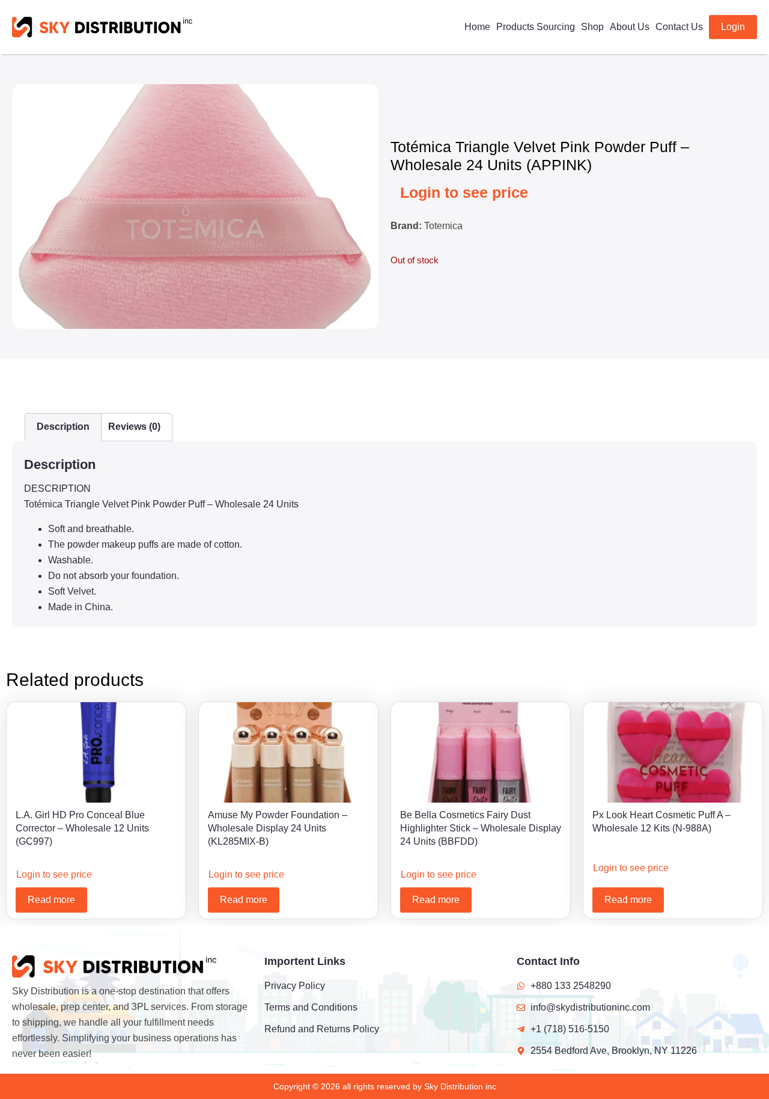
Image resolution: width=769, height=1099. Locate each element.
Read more (51, 900)
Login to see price (464, 192)
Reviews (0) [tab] (134, 426)
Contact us (679, 27)
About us (629, 27)
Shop (592, 27)
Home (477, 27)
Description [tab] (63, 426)
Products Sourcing (535, 27)
